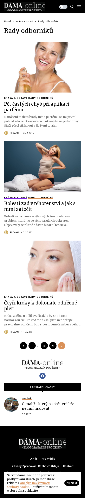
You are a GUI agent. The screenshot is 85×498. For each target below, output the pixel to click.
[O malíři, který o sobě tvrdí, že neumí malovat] (11, 404)
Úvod (7, 21)
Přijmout (71, 483)
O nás (34, 458)
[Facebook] (42, 376)
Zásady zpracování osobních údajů (35, 466)
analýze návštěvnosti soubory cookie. (28, 485)
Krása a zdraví (24, 21)
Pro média (48, 458)
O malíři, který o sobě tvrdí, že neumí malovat (48, 406)
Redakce (15, 133)
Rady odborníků (48, 21)
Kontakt (68, 466)
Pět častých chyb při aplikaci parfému (37, 107)
